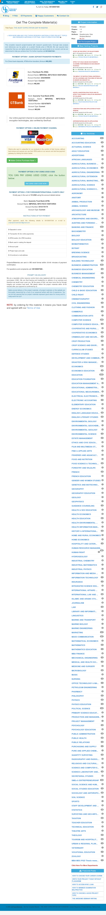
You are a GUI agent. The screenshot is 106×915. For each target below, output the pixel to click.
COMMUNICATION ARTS (82, 315)
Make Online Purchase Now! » (23, 160)
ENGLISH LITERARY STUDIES (85, 417)
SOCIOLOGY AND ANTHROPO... (86, 793)
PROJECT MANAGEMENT (83, 721)
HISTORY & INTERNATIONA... (85, 531)
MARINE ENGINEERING (82, 628)
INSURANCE (77, 581)
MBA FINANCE (78, 653)
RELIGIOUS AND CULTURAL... (85, 763)
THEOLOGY (77, 835)
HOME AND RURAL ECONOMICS (86, 535)
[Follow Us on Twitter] (97, 6)
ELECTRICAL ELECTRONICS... (85, 396)
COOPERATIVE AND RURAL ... (85, 328)
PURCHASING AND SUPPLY (84, 746)
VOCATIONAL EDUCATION (83, 852)
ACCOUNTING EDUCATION (84, 142)
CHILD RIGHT (78, 294)
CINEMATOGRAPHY (80, 299)
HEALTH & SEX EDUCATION (84, 510)
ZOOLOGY (76, 856)
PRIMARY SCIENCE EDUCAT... (85, 712)
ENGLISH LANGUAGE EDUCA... (85, 413)
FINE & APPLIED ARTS (82, 451)
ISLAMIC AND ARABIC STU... (84, 598)
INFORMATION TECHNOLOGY (85, 577)
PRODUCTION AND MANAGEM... (86, 717)
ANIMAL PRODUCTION (82, 201)
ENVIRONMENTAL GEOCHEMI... (86, 425)
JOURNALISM (78, 603)
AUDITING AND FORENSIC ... (84, 223)
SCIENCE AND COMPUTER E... (85, 767)
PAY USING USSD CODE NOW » (37, 184)
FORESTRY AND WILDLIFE (84, 467)
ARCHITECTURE (79, 214)
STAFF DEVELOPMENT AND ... (85, 805)
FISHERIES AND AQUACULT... (85, 455)
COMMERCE (77, 311)
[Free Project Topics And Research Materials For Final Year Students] (2, 2)
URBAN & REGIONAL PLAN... (85, 843)
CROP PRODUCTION (81, 341)
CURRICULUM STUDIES (82, 349)
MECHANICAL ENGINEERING (85, 657)
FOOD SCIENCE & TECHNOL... (85, 463)
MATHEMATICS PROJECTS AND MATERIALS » (89, 126)
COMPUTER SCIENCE (81, 320)
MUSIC (75, 674)
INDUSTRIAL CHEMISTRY (83, 560)
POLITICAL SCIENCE (81, 708)
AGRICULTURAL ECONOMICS (85, 168)
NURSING (76, 679)
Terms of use (96, 907)
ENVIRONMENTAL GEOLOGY (84, 429)
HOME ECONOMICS (80, 539)
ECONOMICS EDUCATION (83, 370)
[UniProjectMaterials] (18, 9)
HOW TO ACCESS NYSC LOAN (82, 884)
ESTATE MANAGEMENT (82, 438)
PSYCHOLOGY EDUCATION (84, 729)
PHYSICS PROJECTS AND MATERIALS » (88, 57)
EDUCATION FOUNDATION (83, 379)
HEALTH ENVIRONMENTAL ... (85, 522)
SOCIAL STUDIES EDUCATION (85, 788)
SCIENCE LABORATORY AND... (85, 771)
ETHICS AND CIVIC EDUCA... (84, 442)
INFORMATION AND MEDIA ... (85, 573)
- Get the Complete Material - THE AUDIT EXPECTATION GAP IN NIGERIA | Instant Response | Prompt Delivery (51, 907)
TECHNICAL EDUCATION (83, 826)
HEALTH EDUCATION (81, 518)
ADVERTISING (78, 155)
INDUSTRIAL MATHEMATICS (84, 565)
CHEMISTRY (77, 282)
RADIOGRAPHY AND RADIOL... (85, 759)
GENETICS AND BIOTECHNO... (85, 484)
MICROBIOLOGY (79, 670)
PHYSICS (76, 700)
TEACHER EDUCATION (82, 822)
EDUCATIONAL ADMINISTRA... (85, 387)
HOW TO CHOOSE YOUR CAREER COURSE (87, 876)
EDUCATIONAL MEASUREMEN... (86, 391)
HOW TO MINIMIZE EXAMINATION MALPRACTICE (84, 889)
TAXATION (76, 818)
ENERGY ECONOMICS (81, 408)
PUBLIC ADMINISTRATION (83, 733)
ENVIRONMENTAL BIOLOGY (84, 421)
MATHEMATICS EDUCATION (84, 649)
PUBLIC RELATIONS (81, 742)
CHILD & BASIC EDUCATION (84, 290)
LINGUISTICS (77, 615)
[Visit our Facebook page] (93, 6)
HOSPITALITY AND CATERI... (84, 543)
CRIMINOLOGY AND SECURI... (85, 337)
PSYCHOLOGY (78, 725)
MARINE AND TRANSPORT (84, 619)
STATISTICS (77, 810)
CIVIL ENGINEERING (81, 303)
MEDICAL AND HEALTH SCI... (85, 662)
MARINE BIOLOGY (80, 624)
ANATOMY (76, 197)
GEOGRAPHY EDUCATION (83, 493)
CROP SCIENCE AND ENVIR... (85, 345)
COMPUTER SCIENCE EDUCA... (86, 324)
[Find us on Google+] (101, 6)
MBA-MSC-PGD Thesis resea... (85, 860)
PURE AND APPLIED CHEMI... (85, 750)
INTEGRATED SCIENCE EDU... (85, 586)
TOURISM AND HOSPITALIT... (85, 839)
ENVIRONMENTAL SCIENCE (84, 434)
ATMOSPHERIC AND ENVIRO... (85, 218)
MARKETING (77, 632)
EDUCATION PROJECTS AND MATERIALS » (89, 71)
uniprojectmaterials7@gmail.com (19, 223)
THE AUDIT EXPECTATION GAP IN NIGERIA (31, 28)
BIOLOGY (76, 235)
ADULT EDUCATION (80, 151)
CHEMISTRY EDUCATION (83, 286)
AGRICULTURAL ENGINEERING (86, 172)
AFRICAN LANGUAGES (82, 159)
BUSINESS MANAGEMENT (83, 273)
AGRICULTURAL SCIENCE (83, 185)
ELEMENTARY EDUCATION (84, 404)
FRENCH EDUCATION (81, 476)
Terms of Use (33, 307)
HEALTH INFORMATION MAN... (85, 527)
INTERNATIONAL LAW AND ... (85, 594)
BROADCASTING (79, 256)
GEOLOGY (76, 497)
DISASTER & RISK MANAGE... (85, 362)
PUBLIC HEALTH (79, 738)
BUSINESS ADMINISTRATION (85, 265)
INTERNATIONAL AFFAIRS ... (84, 590)
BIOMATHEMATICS (80, 244)
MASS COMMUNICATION (83, 636)
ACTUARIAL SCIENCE (81, 146)
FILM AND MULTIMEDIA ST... (84, 446)
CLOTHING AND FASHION (83, 307)
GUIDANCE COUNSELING (83, 505)
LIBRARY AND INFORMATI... (84, 611)
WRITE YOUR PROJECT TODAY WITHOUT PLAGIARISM (86, 880)
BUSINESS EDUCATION (82, 269)
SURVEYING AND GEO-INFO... (85, 814)
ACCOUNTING (78, 138)
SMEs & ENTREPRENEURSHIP (85, 780)
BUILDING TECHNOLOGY (83, 260)
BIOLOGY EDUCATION (81, 239)
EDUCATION (77, 375)
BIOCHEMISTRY (79, 231)
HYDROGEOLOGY (80, 556)
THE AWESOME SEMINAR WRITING (84, 898)
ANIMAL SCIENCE (80, 206)
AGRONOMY (77, 193)
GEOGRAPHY (78, 489)
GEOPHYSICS (78, 501)
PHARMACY (77, 691)
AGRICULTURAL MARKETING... (85, 180)
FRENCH (75, 472)
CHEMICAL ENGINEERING (83, 277)
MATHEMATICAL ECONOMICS (85, 641)
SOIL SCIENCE (78, 797)
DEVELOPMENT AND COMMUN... (86, 358)
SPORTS (75, 801)
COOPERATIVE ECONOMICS (84, 332)
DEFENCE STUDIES (80, 353)
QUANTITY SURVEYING (82, 755)
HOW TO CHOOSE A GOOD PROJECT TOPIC (85, 894)
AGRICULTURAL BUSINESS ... (85, 163)
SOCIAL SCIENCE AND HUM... (85, 784)
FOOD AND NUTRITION (82, 459)
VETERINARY (78, 848)
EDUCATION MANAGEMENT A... (86, 383)
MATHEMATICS (78, 645)
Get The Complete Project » (87, 42)
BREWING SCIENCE (80, 252)
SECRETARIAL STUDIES (82, 776)
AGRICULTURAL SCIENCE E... (85, 189)
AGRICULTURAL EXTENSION (84, 176)
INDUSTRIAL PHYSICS (82, 569)
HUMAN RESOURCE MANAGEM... (86, 548)
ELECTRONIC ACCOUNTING (84, 400)
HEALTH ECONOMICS (81, 514)
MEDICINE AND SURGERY (83, 666)
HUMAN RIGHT (78, 552)
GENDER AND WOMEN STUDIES (86, 480)
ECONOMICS (77, 366)
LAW (74, 607)
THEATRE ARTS (79, 831)
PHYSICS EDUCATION (81, 704)
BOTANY (75, 248)
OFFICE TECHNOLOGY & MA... (85, 683)
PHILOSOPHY (78, 696)
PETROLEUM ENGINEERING (84, 687)
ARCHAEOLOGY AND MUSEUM (85, 210)
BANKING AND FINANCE (83, 227)
